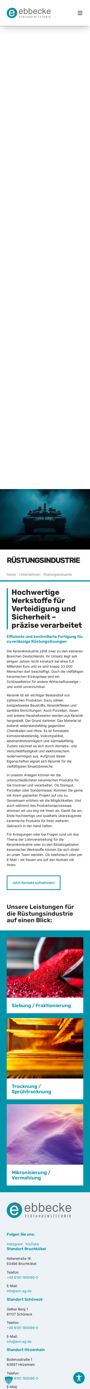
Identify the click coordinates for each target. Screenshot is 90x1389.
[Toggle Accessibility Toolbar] (79, 1378)
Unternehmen (29, 574)
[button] (80, 12)
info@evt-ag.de (19, 1291)
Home (11, 574)
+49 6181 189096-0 (22, 1277)
